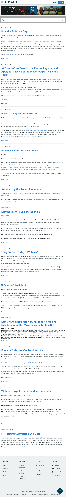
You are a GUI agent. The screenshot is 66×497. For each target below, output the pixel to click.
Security (24, 494)
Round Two (13, 54)
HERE (48, 298)
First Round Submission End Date (20, 433)
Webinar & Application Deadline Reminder (26, 391)
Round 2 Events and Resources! (19, 150)
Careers (5, 468)
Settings (38, 474)
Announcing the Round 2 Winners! (21, 189)
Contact (5, 472)
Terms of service (55, 494)
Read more (4, 58)
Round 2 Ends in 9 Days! (15, 31)
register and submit (45, 35)
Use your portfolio (41, 199)
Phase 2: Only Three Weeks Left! (20, 113)
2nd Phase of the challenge (55, 118)
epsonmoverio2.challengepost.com (36, 130)
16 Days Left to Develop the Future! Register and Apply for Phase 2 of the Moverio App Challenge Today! (29, 71)
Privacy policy (43, 494)
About (4, 465)
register (45, 330)
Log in (54, 2)
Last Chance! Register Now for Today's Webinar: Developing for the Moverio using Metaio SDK (29, 323)
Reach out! (52, 169)
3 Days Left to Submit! (14, 285)
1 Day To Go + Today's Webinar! (19, 252)
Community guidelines (12, 494)
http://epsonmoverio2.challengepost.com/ (14, 89)
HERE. (12, 416)
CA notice (33, 494)
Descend (62, 20)
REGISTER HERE (32, 405)
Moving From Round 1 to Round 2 (20, 211)
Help (4, 475)
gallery (20, 193)
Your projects (40, 465)
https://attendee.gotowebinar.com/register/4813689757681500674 (21, 363)
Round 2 (17, 159)
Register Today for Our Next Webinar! (23, 350)
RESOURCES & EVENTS (27, 399)
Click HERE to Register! (22, 336)
